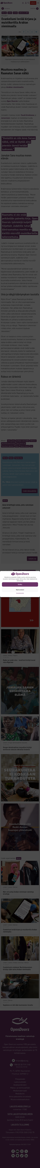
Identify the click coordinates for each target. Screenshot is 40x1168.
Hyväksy (20, 584)
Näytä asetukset (20, 590)
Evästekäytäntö (20, 593)
